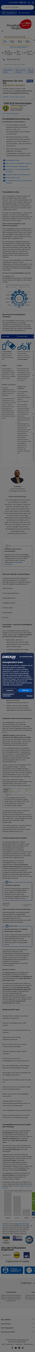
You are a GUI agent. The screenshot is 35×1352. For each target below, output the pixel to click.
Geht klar (25, 690)
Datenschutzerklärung (8, 694)
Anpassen (9, 690)
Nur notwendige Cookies (26, 656)
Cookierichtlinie (6, 695)
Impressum (30, 695)
